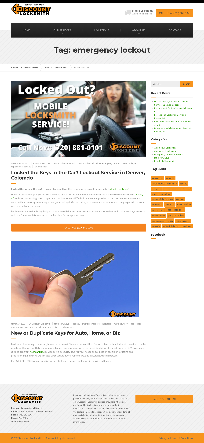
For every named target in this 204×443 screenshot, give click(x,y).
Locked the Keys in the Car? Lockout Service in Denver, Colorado (78, 175)
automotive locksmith (89, 163)
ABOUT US (138, 30)
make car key (128, 163)
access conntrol (157, 178)
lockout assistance (118, 188)
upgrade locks (186, 226)
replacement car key (21, 166)
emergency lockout (111, 163)
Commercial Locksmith (165, 151)
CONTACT (175, 30)
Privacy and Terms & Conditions (176, 438)
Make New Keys (61, 323)
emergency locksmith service (162, 199)
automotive (170, 178)
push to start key (43, 327)
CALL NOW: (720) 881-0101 (174, 13)
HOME (26, 30)
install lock (107, 323)
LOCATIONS (101, 30)
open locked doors (158, 216)
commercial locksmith (183, 189)
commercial (168, 189)
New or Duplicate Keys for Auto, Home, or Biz (65, 333)
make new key (121, 323)
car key (76, 323)
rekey (56, 327)
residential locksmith (170, 226)
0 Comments (41, 166)
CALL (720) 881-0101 (164, 399)
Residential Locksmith (164, 161)
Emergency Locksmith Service (168, 154)
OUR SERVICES (62, 30)
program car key (25, 327)
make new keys (157, 210)
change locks (156, 189)
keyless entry (157, 204)
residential (156, 226)
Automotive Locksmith (64, 163)
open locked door (174, 209)
